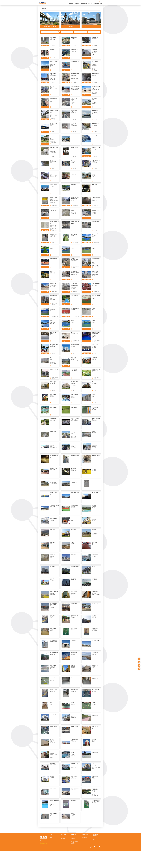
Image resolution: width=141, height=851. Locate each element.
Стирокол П (7, 337)
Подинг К (98, 253)
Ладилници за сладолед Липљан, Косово (100, 612)
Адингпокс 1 (53, 379)
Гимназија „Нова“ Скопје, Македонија (8, 432)
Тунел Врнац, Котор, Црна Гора (10, 515)
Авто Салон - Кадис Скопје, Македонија (100, 681)
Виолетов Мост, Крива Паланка (10, 307)
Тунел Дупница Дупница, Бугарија (54, 210)
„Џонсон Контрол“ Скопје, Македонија (54, 765)
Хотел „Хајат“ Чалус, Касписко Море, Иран (55, 446)
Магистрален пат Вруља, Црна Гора (56, 515)
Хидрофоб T (52, 434)
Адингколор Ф (7, 725)
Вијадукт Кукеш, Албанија (7, 626)
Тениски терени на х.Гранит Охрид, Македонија (55, 792)
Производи (68, 17)
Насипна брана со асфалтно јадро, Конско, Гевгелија (59, 113)
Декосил (6, 240)
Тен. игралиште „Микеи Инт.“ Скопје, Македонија (9, 460)
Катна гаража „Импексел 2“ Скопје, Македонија (9, 751)
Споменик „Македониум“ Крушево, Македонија (9, 806)
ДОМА (111, 3)
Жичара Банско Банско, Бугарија (7, 598)
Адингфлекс (98, 628)
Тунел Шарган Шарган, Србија (53, 584)
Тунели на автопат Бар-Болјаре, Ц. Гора (57, 141)
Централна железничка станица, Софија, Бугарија (13, 570)
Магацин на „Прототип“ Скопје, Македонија (54, 820)
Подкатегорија (49, 17)
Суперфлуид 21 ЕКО (54, 545)
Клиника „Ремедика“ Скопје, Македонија (100, 668)
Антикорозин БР (7, 476)
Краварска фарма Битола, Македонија (54, 266)
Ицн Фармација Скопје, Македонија (54, 709)
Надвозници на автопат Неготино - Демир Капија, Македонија (11, 668)
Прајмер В (98, 268)
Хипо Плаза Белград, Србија (99, 640)
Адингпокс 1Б (53, 185)
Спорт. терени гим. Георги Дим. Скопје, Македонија (101, 848)
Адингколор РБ (7, 392)
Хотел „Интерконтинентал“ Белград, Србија (55, 640)
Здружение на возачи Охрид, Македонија (8, 778)
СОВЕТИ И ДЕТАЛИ (118, 3)
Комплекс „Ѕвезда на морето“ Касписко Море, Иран (9, 723)
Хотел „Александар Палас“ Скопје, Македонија (55, 432)
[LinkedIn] (139, 668)
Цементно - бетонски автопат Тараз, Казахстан (101, 737)
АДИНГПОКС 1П (53, 253)
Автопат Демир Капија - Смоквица (56, 182)
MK (138, 0)
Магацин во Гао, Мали (8, 556)
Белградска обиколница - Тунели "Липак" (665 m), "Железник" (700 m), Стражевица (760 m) (110, 141)
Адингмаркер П (99, 379)
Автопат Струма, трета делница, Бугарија (11, 487)
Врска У (6, 198)
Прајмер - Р (98, 448)
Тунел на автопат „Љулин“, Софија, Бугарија (58, 556)
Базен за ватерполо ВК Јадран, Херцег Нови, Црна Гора (56, 848)
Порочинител (53, 517)
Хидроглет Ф (53, 184)
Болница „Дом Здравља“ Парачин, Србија (100, 778)
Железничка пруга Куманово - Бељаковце (57, 501)
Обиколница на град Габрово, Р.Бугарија (11, 473)
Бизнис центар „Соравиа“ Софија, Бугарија (9, 418)
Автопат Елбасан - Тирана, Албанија (102, 487)
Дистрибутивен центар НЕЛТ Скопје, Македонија (9, 584)
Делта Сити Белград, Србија (53, 626)
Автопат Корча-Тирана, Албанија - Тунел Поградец (13, 501)
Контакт (128, 0)
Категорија (31, 17)
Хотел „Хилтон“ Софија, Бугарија (8, 640)
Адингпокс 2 (53, 267)
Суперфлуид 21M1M (8, 73)
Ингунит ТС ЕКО (53, 46)
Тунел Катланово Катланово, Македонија (100, 210)
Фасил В (98, 350)
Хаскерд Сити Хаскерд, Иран (53, 751)
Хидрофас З (7, 434)
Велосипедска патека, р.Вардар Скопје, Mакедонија (102, 806)
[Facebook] (139, 658)
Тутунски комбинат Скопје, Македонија (8, 709)
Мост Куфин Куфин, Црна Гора (7, 197)
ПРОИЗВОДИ (123, 3)
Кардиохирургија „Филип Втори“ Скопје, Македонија (102, 418)
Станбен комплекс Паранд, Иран (54, 737)
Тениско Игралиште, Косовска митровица (57, 570)
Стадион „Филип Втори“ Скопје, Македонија (54, 806)
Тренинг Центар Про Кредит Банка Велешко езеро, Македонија (102, 571)
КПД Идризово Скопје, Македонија (100, 709)
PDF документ (24, 43)
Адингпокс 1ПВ (7, 143)
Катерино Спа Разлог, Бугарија (7, 654)
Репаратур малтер (8, 171)
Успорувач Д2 (7, 74)
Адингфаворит (7, 350)
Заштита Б (52, 101)
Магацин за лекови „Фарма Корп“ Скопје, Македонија (102, 765)
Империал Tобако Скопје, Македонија (8, 848)
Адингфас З (52, 448)
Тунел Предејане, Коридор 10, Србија (102, 473)
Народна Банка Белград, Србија (53, 654)
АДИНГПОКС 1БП (53, 254)
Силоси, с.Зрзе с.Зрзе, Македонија (100, 598)
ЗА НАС (113, 3)
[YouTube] (139, 662)
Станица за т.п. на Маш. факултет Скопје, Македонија (102, 820)
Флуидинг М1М (99, 489)
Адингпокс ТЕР (7, 268)
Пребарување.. (132, 0)
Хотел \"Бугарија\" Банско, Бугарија (99, 584)
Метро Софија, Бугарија (99, 197)
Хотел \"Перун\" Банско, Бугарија (99, 404)
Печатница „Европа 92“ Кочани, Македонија (8, 820)
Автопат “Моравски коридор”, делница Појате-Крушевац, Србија (61, 127)
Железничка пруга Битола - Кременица (103, 501)
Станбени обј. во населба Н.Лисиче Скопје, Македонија (102, 446)
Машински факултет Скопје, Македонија (100, 751)
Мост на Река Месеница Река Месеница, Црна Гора (101, 183)
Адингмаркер (99, 267)
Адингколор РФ (7, 365)
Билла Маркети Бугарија (53, 598)
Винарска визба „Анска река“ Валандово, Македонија (9, 792)
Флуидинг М (52, 115)
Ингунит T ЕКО (53, 73)
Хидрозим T (52, 198)
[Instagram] (139, 665)
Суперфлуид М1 (53, 87)
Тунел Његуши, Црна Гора (101, 515)
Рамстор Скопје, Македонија (8, 446)
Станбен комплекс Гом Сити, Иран (99, 834)
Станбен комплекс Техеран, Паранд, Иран (54, 834)
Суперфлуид (98, 586)
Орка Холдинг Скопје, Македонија (54, 668)
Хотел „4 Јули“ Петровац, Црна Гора (100, 626)
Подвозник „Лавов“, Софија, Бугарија (103, 556)
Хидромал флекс (53, 170)
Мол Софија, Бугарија (99, 432)
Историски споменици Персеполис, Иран (100, 723)
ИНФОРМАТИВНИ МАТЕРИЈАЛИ (135, 3)
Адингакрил (98, 254)
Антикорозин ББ (7, 46)
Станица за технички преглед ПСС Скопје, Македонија (10, 834)
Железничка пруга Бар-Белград (10, 182)
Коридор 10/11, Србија (54, 487)
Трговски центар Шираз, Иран (53, 723)
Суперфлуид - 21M (53, 59)
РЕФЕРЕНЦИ (128, 3)
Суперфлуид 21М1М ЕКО (54, 74)
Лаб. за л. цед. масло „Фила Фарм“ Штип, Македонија (56, 778)
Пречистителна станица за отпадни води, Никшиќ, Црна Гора (60, 473)
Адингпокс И (7, 185)
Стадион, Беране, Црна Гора (9, 404)
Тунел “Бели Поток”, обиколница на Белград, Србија (105, 127)
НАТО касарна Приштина (53, 612)
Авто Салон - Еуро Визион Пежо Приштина (9, 612)
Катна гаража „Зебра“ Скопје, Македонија (8, 765)
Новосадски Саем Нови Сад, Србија (99, 654)
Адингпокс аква (99, 60)
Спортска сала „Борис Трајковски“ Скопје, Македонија (10, 681)
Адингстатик (53, 766)
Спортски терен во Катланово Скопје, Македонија (101, 792)
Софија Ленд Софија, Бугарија (99, 695)
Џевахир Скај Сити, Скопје (55, 390)
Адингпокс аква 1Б (54, 143)
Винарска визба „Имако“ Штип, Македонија (54, 681)
